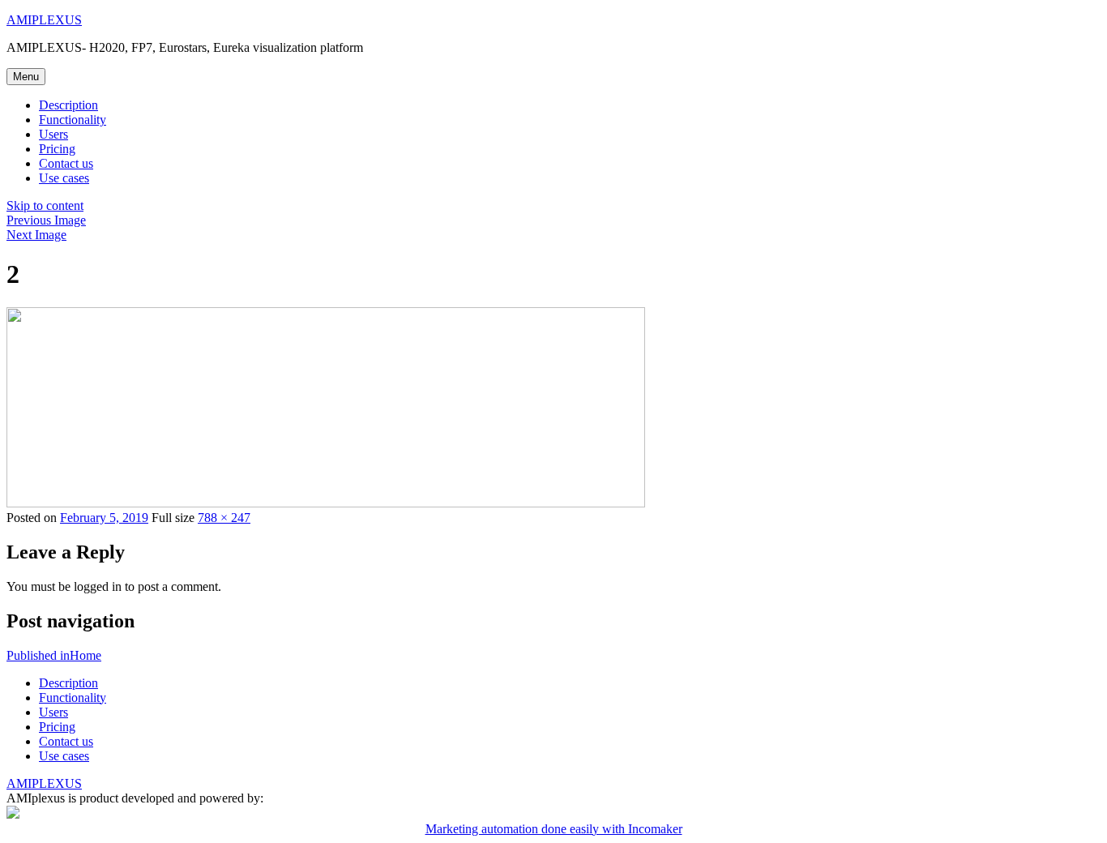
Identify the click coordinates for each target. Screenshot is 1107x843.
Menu (26, 77)
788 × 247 (224, 517)
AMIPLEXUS (44, 20)
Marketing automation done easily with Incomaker (553, 829)
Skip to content (44, 205)
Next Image (36, 235)
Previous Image (46, 220)
